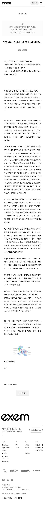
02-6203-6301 (25, 489)
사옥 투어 (17, 448)
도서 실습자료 (39, 450)
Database (5, 445)
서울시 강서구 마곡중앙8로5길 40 (11, 487)
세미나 (16, 445)
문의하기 (34, 3)
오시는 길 (27, 453)
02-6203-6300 (10, 489)
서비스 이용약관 (18, 498)
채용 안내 (27, 448)
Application (6, 448)
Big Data (5, 456)
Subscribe (37, 430)
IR (25, 450)
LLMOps (4, 453)
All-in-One (5, 459)
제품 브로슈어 (39, 445)
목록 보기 (24, 393)
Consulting (5, 462)
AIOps (4, 450)
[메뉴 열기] (41, 3)
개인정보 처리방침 (7, 498)
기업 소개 (27, 445)
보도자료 (23, 14)
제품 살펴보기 (39, 448)
